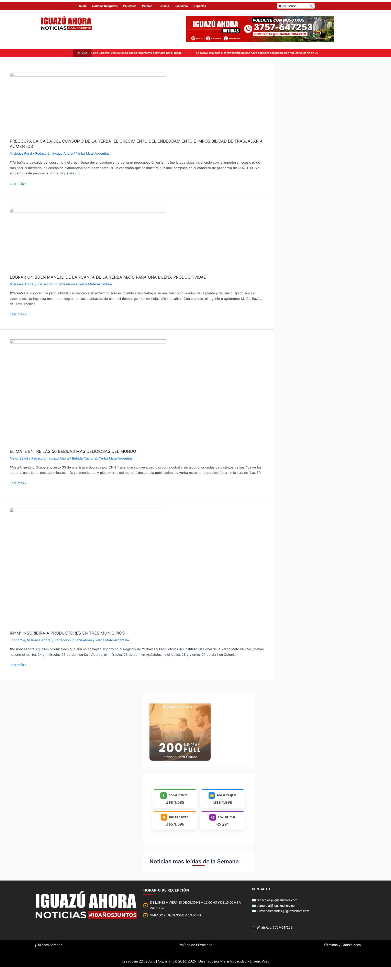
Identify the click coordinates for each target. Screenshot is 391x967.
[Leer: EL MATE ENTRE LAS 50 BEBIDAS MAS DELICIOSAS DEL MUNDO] (88, 391)
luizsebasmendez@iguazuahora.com (283, 911)
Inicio (83, 6)
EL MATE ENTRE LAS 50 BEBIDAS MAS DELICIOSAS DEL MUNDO (73, 451)
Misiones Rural (21, 153)
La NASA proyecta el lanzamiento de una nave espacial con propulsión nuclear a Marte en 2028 (192, 52)
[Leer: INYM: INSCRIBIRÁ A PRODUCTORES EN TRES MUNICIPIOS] (88, 566)
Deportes (199, 6)
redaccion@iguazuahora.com (277, 900)
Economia (181, 6)
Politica (147, 6)
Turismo (163, 6)
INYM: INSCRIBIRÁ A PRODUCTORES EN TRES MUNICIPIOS (67, 633)
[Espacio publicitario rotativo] (260, 29)
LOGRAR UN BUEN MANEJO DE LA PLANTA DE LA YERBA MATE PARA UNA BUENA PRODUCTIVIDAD (108, 277)
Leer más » (18, 183)
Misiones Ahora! (22, 284)
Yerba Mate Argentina (93, 153)
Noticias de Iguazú (105, 6)
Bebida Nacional (84, 458)
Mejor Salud (19, 458)
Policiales (129, 6)
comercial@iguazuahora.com (277, 906)
